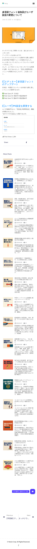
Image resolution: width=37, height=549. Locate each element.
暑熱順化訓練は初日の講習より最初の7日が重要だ (24, 239)
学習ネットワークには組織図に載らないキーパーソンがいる (24, 298)
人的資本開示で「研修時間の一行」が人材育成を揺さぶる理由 (23, 259)
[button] (33, 3)
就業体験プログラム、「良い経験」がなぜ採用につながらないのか (24, 340)
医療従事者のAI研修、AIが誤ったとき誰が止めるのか (24, 441)
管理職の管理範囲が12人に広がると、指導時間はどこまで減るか (24, 179)
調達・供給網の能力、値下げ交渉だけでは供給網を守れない (24, 199)
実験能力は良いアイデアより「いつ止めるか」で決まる (24, 380)
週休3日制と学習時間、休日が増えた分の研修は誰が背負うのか (24, 278)
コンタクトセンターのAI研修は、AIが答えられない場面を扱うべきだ (24, 401)
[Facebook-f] (18, 545)
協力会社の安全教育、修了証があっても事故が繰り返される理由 (24, 361)
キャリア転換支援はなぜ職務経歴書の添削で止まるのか (24, 219)
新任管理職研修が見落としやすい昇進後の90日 (24, 422)
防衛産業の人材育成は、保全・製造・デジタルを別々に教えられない (24, 319)
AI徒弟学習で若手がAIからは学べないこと (24, 160)
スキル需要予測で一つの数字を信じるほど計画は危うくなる (24, 461)
